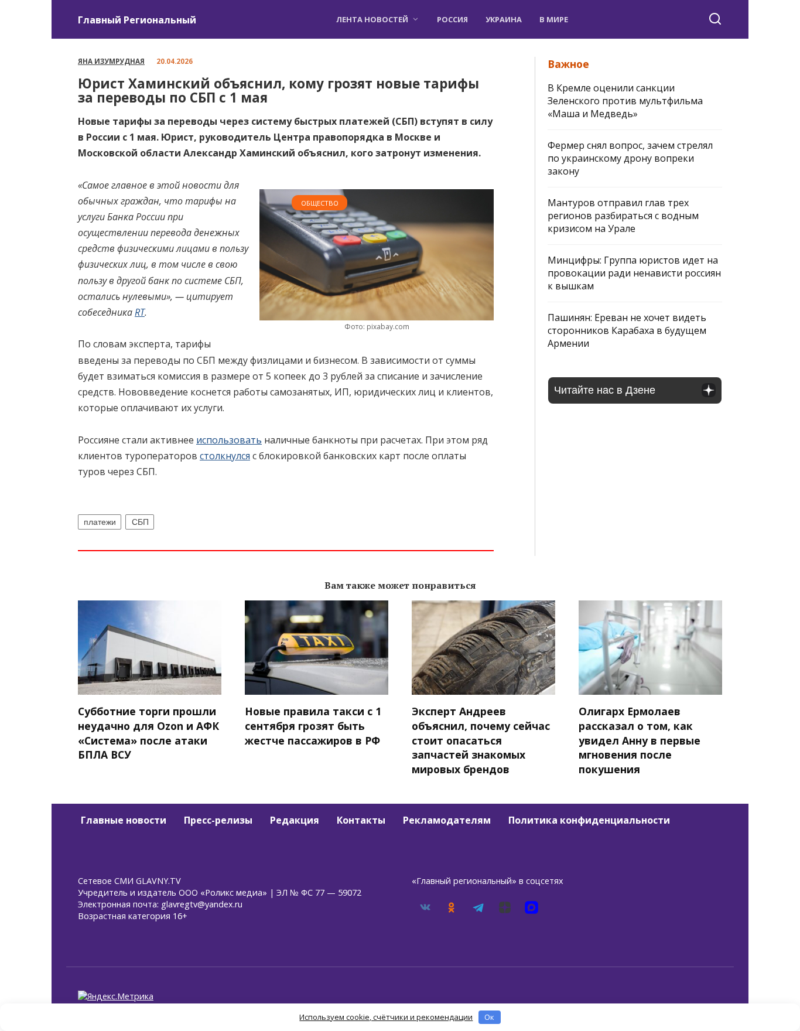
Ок (489, 1017)
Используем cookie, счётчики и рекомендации (386, 1017)
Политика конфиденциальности (589, 820)
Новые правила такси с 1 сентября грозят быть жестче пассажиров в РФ (313, 725)
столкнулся (225, 455)
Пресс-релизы (218, 820)
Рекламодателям (447, 820)
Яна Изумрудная (111, 61)
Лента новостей (372, 19)
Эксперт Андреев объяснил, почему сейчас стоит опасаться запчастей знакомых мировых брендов (481, 740)
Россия (452, 19)
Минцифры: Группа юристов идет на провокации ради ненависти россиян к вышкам (634, 273)
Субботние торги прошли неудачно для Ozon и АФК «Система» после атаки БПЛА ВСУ (148, 733)
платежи (100, 522)
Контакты (361, 820)
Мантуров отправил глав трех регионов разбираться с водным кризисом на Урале (623, 215)
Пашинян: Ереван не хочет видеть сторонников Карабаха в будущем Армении (627, 330)
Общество (320, 203)
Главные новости (123, 820)
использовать (229, 439)
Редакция (294, 820)
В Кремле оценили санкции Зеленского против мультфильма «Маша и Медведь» (625, 100)
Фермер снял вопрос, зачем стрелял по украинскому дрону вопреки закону (630, 158)
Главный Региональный (137, 19)
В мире (553, 19)
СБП (140, 522)
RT (140, 312)
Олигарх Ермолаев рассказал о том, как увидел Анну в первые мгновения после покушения (639, 740)
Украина (504, 19)
